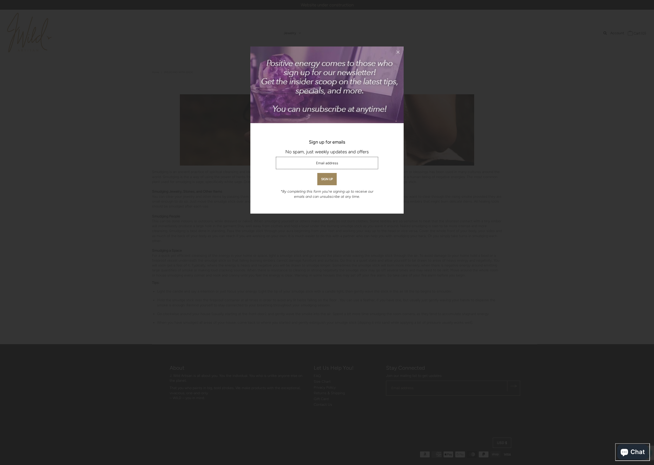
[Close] (398, 52)
